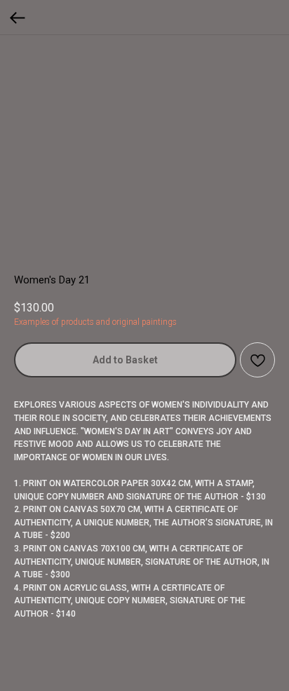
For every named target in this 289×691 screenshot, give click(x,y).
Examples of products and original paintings (95, 322)
